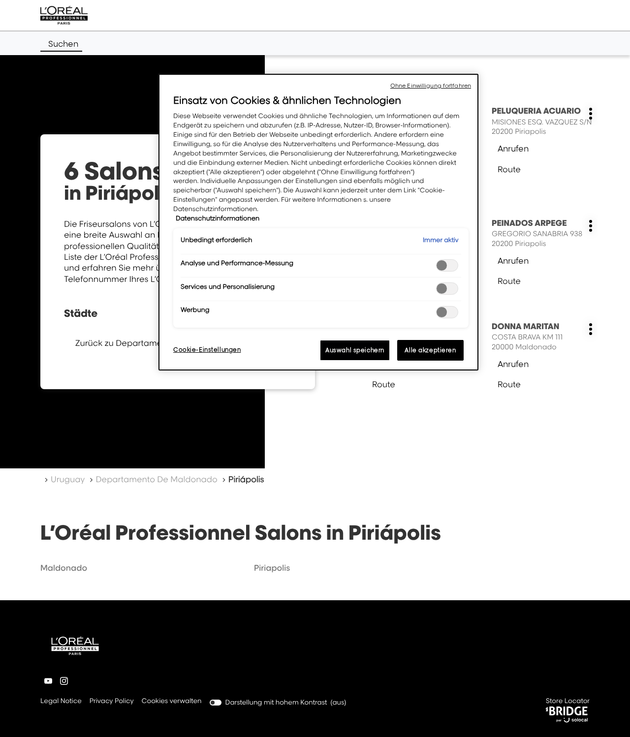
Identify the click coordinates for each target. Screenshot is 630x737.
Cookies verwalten (172, 701)
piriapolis (272, 568)
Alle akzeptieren (430, 350)
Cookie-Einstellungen (207, 349)
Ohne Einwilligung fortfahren (430, 85)
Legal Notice (61, 702)
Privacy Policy (112, 702)
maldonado (63, 568)
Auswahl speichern (354, 350)
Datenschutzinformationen (217, 218)
